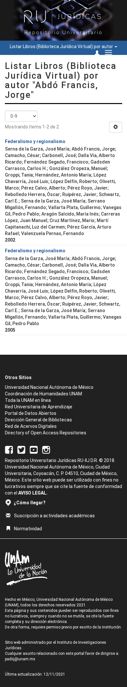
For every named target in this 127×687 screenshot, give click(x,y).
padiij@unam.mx (20, 659)
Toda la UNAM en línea (28, 400)
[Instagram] (46, 449)
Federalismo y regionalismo (35, 141)
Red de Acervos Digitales (31, 426)
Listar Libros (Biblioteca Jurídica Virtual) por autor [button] (62, 46)
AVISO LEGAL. (33, 492)
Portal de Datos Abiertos (30, 413)
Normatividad (28, 528)
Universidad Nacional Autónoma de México (49, 387)
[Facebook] (9, 449)
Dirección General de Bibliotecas (38, 419)
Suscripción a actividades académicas (54, 515)
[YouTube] (34, 449)
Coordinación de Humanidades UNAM (43, 393)
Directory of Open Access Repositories (45, 432)
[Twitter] (21, 449)
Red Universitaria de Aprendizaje (38, 406)
